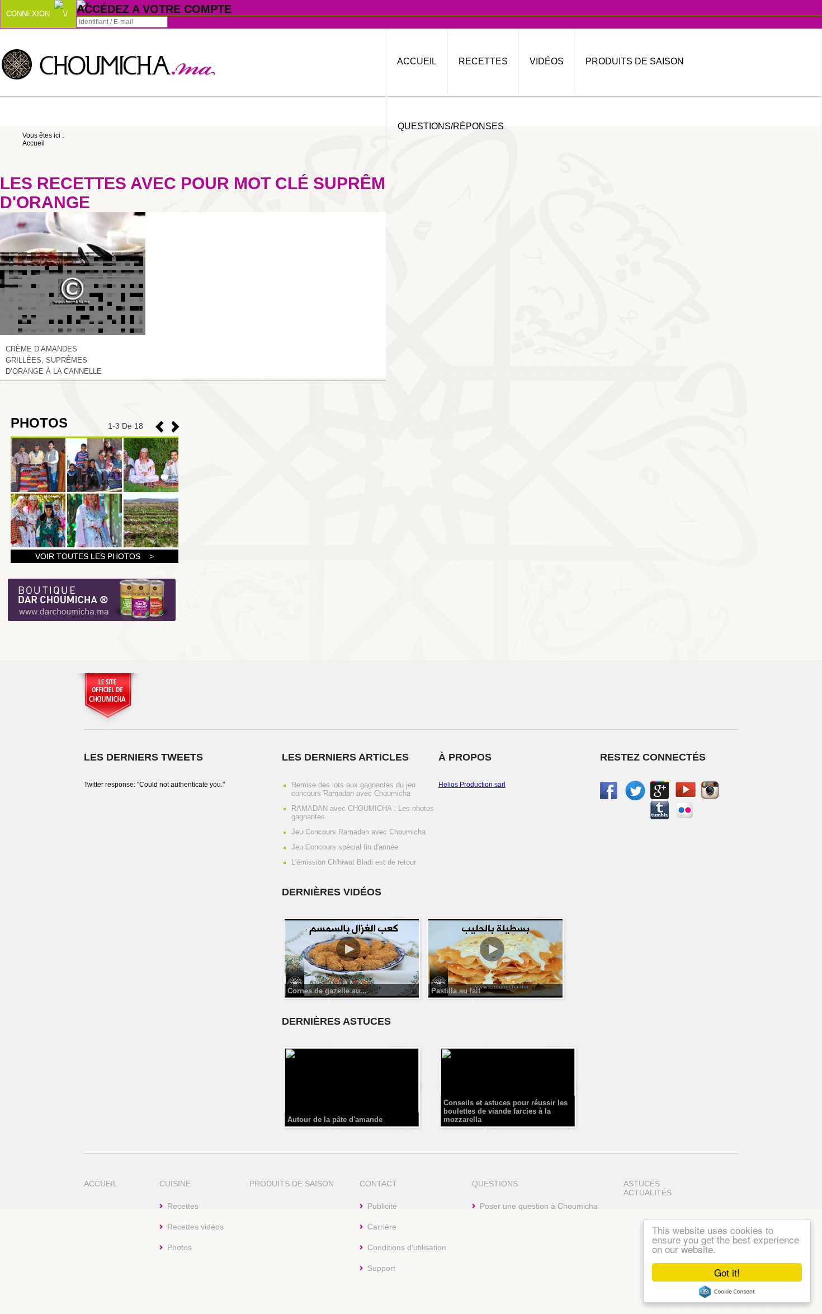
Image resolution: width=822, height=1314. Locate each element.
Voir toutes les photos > (94, 556)
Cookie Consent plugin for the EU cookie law (727, 1291)
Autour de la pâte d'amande (334, 1119)
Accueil (417, 61)
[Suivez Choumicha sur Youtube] (685, 795)
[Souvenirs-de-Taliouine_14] (38, 545)
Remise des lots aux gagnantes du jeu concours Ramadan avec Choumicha (353, 789)
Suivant (159, 427)
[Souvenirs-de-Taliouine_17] (38, 490)
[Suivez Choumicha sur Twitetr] (635, 799)
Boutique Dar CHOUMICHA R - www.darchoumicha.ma (92, 601)
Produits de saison (634, 61)
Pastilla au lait (455, 991)
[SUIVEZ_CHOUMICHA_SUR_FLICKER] (684, 817)
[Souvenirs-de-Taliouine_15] (151, 490)
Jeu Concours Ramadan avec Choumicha (358, 832)
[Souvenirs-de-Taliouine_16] (94, 490)
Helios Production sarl (472, 785)
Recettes (483, 61)
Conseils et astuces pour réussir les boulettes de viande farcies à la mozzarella (505, 1111)
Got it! (727, 1272)
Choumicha (109, 63)
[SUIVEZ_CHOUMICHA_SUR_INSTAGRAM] (710, 797)
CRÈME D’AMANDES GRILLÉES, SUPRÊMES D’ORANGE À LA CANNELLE (54, 360)
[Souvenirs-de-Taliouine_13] (94, 545)
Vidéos (547, 61)
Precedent (175, 427)
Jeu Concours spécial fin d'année (344, 847)
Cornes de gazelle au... (327, 991)
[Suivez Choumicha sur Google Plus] (659, 797)
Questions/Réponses (451, 126)
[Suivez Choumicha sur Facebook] (608, 797)
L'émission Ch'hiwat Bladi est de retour (353, 862)
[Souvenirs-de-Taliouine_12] (151, 545)
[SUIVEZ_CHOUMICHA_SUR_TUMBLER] (659, 817)
